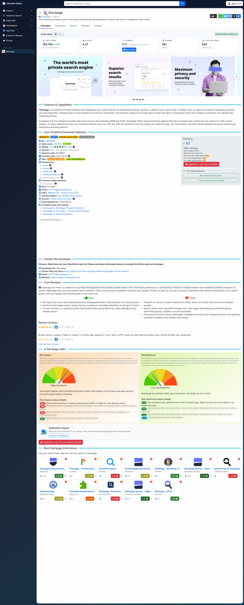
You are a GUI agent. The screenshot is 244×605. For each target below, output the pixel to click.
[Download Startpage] (140, 45)
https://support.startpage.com (65, 277)
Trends (98, 25)
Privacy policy (68, 192)
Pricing (9, 40)
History (9, 48)
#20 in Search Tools (191, 151)
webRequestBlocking (51, 174)
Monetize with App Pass (212, 175)
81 (188, 143)
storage (46, 168)
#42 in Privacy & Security (193, 153)
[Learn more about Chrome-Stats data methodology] (73, 199)
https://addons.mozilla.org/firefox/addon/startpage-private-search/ (96, 271)
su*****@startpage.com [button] (60, 189)
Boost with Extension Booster (212, 180)
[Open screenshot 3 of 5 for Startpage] (203, 76)
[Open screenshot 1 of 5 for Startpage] (71, 76)
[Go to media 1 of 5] (133, 99)
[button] (234, 3)
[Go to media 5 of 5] (145, 99)
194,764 (58, 144)
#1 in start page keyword (194, 158)
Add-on (56, 17)
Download (60, 25)
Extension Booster (14, 35)
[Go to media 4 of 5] (142, 99)
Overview (45, 25)
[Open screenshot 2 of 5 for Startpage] (137, 76)
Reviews (86, 25)
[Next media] (236, 77)
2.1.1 (52, 150)
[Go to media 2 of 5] (136, 99)
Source (73, 25)
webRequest (48, 171)
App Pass (10, 30)
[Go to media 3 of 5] (139, 99)
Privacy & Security (87, 137)
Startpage (46, 17)
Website (52, 192)
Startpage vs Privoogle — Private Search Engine (66, 211)
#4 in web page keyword (194, 161)
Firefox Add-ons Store (226, 34)
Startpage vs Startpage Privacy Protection (63, 208)
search (45, 165)
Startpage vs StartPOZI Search (57, 214)
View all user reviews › (49, 344)
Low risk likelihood (75, 159)
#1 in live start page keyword (196, 156)
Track (59, 34)
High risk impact (56, 159)
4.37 (60, 147)
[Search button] (182, 3)
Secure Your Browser (58, 436)
